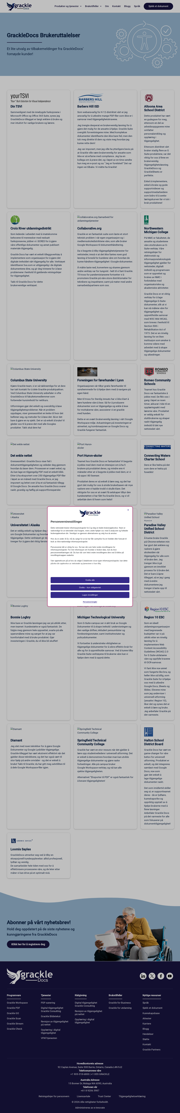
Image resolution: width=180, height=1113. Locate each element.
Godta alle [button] (90, 580)
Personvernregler (90, 602)
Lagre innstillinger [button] (90, 595)
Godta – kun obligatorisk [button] (90, 587)
